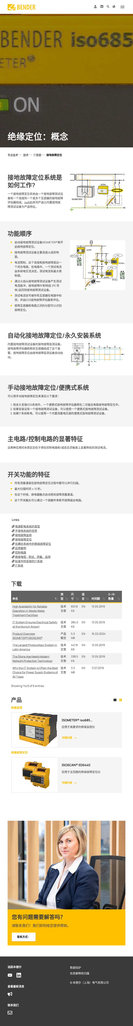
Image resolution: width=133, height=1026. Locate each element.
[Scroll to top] (125, 1018)
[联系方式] (102, 6)
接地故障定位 (23, 539)
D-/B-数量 (112, 596)
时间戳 (96, 599)
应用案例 (20, 548)
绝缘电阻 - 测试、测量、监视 (33, 557)
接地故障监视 (23, 535)
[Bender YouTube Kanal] (12, 975)
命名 (15, 599)
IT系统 (19, 565)
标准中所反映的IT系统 (29, 561)
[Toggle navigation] (122, 7)
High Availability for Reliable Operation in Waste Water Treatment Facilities (29, 611)
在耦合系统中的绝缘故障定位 (33, 544)
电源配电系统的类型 (27, 526)
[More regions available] (114, 6)
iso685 (28, 202)
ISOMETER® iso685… (77, 720)
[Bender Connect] (95, 7)
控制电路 (20, 552)
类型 (62, 596)
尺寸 (72, 596)
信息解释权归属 (79, 973)
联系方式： (23, 937)
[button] (108, 6)
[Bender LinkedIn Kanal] (20, 975)
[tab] (116, 700)
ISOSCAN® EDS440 (76, 765)
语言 (83, 596)
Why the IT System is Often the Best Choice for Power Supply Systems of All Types (35, 672)
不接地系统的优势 (26, 531)
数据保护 (75, 968)
